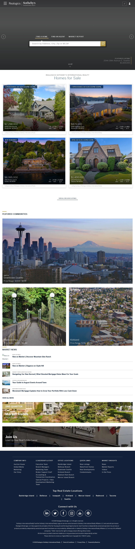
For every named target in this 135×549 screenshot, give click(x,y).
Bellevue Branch (64, 467)
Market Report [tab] (76, 37)
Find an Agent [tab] (58, 37)
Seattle (7, 420)
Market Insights (109, 461)
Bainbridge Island (39, 420)
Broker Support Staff (44, 472)
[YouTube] (80, 513)
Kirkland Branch (64, 472)
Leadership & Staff (44, 461)
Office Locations (65, 461)
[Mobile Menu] (5, 3)
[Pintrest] (88, 513)
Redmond (100, 496)
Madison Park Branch (66, 475)
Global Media (19, 467)
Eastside (15, 420)
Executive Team (42, 464)
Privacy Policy (81, 542)
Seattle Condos (52, 420)
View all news (8, 398)
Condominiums (85, 472)
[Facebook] (63, 513)
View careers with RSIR (14, 444)
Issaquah (56, 496)
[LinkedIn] (47, 513)
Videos (104, 470)
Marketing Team (42, 470)
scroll (70, 64)
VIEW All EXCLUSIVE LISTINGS (67, 198)
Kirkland (69, 496)
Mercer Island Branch (66, 477)
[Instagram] (71, 513)
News (104, 464)
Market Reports (108, 467)
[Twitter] (55, 513)
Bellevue (43, 496)
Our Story (17, 472)
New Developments (87, 470)
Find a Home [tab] (42, 37)
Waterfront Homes (87, 467)
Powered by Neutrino (94, 542)
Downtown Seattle (65, 470)
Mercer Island (26, 420)
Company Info (20, 461)
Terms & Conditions (68, 542)
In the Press (106, 472)
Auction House (19, 464)
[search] (124, 4)
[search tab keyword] (103, 43)
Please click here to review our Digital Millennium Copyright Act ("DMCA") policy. (67, 536)
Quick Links (85, 461)
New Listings (85, 464)
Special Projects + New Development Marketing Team (45, 482)
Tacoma (112, 496)
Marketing (17, 470)
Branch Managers (42, 467)
